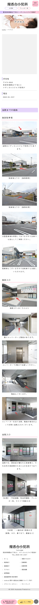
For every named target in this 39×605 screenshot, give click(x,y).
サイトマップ (26, 584)
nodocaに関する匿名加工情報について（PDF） (18, 580)
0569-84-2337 (9, 97)
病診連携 (24, 569)
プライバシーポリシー (11, 584)
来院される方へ (26, 559)
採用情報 (6, 573)
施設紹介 (6, 566)
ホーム (6, 559)
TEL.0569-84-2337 (19, 555)
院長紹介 (6, 562)
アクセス (6, 569)
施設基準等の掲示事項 (11, 577)
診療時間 (24, 566)
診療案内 (24, 562)
